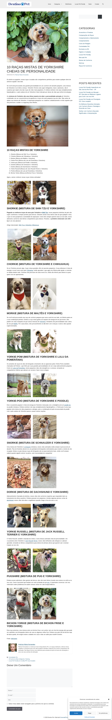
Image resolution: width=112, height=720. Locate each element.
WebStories (68, 4)
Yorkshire (43, 321)
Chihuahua (30, 270)
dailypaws (14, 638)
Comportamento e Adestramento (89, 38)
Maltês (16, 324)
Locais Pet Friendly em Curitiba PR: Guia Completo (22, 660)
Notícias (81, 63)
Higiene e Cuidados (85, 52)
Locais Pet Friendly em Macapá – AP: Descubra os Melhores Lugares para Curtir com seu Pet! (90, 94)
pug (48, 582)
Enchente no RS (84, 49)
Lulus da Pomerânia (19, 368)
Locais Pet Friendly (80, 4)
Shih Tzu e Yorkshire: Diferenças (29, 225)
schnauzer (27, 447)
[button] (109, 699)
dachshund (10, 500)
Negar (89, 713)
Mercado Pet (83, 57)
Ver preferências (103, 713)
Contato (97, 4)
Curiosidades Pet (13, 657)
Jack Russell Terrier (31, 541)
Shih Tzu (45, 212)
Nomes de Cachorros (85, 60)
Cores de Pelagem (84, 43)
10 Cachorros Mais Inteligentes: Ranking (19, 659)
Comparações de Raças (86, 35)
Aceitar (76, 713)
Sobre (90, 4)
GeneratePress (64, 717)
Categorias (57, 4)
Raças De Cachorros (85, 66)
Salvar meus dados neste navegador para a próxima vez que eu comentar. (31, 704)
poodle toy (67, 405)
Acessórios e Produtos (86, 32)
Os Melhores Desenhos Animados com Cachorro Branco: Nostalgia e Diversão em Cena (89, 106)
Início (49, 4)
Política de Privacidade (90, 717)
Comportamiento (84, 41)
